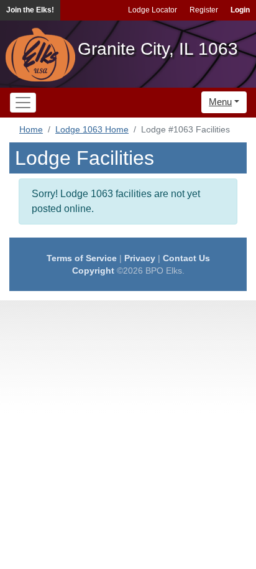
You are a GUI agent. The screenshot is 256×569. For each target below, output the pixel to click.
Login (240, 10)
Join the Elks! (30, 10)
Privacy (139, 258)
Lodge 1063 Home (92, 129)
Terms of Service (82, 258)
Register (204, 10)
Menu (220, 101)
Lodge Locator (152, 10)
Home (31, 129)
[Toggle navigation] (23, 103)
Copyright (93, 270)
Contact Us (186, 258)
